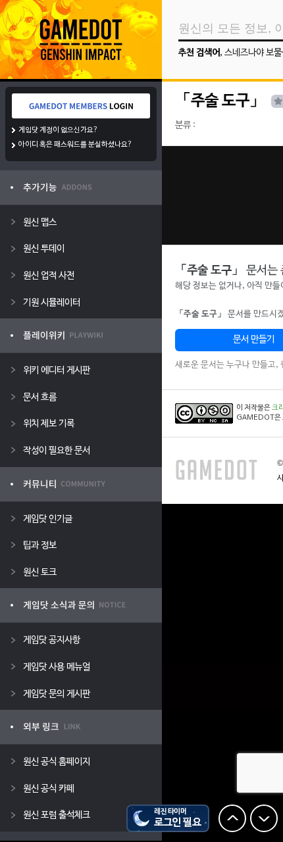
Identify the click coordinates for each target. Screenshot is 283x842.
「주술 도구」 (220, 101)
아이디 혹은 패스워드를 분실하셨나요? (75, 145)
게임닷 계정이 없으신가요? (58, 130)
